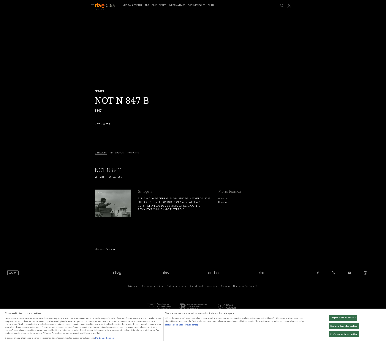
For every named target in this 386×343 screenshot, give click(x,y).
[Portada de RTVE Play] (105, 5)
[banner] (108, 5)
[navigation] (196, 5)
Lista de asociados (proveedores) (181, 325)
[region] (193, 326)
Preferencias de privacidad (343, 334)
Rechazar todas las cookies (343, 326)
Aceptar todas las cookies (343, 318)
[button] (91, 5)
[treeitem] (132, 5)
